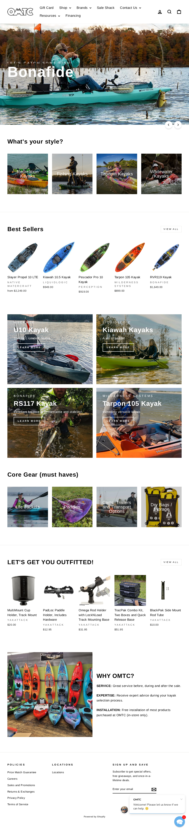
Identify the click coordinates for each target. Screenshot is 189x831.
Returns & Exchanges (21, 791)
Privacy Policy (16, 797)
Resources (48, 15)
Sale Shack (105, 8)
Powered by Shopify (94, 816)
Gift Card (47, 8)
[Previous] (168, 124)
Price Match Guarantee (21, 772)
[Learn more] (50, 349)
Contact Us (129, 8)
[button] (179, 821)
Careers (12, 778)
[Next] (178, 124)
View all (171, 229)
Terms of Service (17, 804)
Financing (73, 15)
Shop (63, 8)
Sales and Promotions (21, 785)
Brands (83, 8)
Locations (58, 772)
